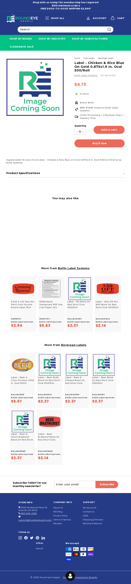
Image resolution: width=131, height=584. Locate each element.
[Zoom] (35, 87)
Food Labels (89, 58)
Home (77, 58)
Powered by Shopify (85, 577)
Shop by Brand (21, 38)
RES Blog (57, 511)
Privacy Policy (60, 515)
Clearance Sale (22, 46)
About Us (58, 507)
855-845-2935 (29, 513)
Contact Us (89, 511)
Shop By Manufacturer (90, 38)
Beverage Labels (106, 58)
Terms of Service (62, 519)
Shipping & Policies (93, 519)
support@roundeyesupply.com (35, 520)
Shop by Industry (52, 38)
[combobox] (65, 29)
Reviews (57, 523)
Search (39, 548)
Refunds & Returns (92, 523)
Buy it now (99, 143)
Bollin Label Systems (86, 75)
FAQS (85, 515)
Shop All (55, 19)
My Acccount (89, 507)
